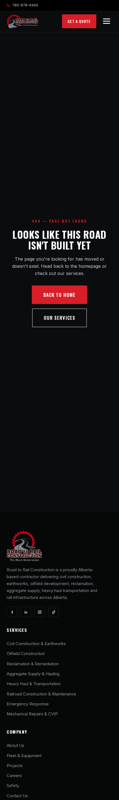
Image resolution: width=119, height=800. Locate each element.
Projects (15, 765)
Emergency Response (28, 704)
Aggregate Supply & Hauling (33, 673)
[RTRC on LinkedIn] (25, 612)
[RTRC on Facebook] (12, 612)
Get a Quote (79, 21)
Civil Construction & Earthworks (36, 643)
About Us (15, 745)
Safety (13, 785)
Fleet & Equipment (24, 755)
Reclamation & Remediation (33, 663)
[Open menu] (106, 21)
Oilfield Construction (26, 653)
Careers (14, 775)
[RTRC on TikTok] (53, 612)
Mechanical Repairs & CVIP (32, 713)
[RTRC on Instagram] (39, 612)
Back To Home (59, 294)
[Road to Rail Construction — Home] (22, 21)
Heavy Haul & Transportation (34, 683)
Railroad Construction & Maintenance (41, 694)
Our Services (59, 317)
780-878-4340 (25, 5)
